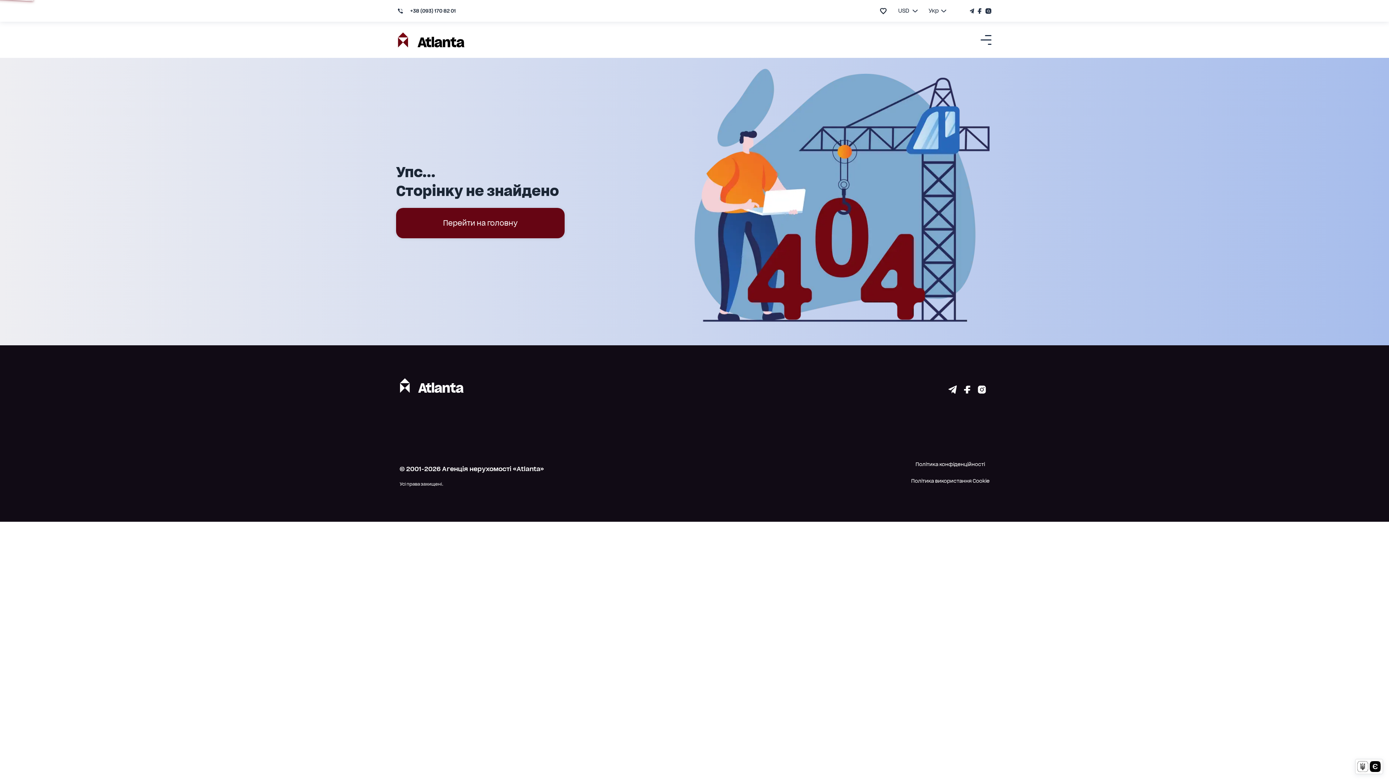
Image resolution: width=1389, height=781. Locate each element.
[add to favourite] (883, 11)
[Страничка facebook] (967, 391)
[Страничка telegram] (952, 391)
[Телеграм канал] (973, 11)
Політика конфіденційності (950, 464)
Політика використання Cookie (950, 481)
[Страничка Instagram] (987, 11)
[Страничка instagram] (982, 391)
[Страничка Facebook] (980, 11)
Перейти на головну (480, 223)
